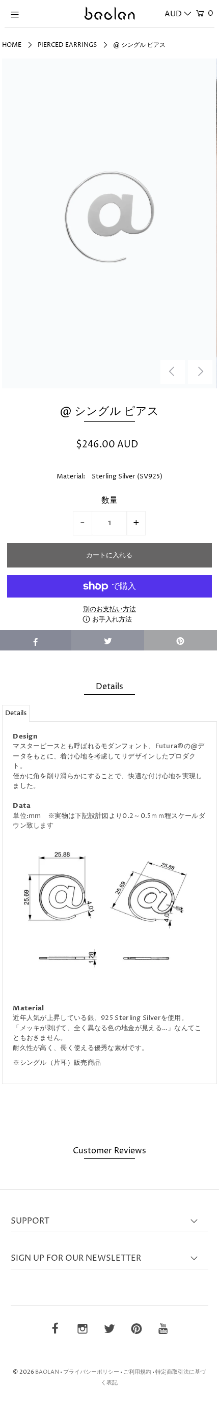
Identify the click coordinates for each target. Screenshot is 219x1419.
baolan (47, 1372)
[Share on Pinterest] (180, 640)
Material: (71, 476)
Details (15, 713)
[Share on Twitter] (107, 640)
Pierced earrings (67, 45)
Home (11, 45)
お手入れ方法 (111, 619)
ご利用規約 (137, 1372)
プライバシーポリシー (91, 1372)
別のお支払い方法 (109, 609)
